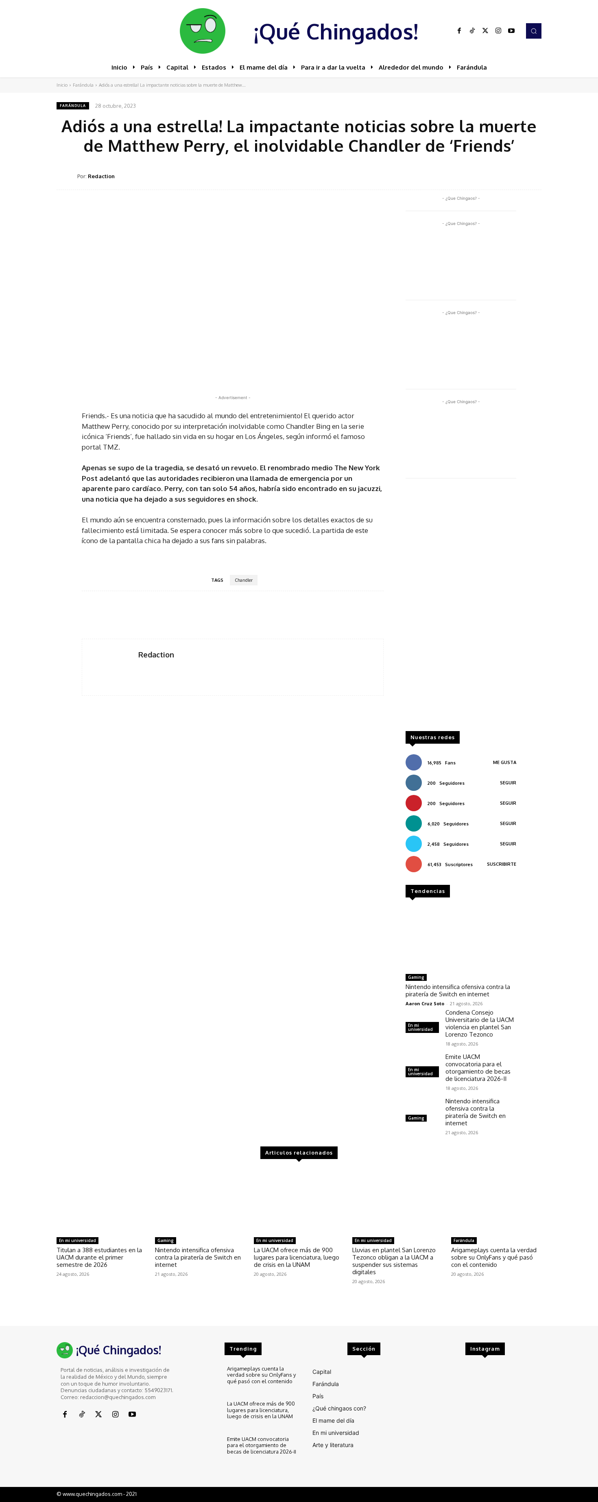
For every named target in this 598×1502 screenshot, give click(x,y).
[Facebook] (459, 30)
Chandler (244, 580)
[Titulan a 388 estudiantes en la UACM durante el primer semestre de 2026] (102, 1201)
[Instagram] (498, 30)
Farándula (83, 85)
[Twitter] (485, 30)
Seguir (508, 783)
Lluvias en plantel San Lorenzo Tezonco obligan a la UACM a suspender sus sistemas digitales (394, 1261)
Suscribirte (501, 864)
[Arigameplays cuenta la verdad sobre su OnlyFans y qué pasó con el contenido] (496, 1201)
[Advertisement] (461, 609)
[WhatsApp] (495, 176)
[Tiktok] (472, 30)
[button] (533, 31)
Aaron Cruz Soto (425, 1003)
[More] (532, 176)
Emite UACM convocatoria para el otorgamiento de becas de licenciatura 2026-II (478, 1068)
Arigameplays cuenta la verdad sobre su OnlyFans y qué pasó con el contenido (494, 1257)
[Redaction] (67, 176)
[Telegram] (514, 176)
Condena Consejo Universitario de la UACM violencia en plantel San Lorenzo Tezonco (479, 1023)
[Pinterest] (476, 176)
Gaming (416, 977)
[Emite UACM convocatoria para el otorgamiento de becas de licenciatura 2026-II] (203, 1449)
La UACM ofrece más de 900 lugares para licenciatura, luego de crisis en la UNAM (296, 1257)
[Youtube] (511, 30)
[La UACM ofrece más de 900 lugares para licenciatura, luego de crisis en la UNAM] (299, 1201)
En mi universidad (420, 1027)
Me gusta (504, 762)
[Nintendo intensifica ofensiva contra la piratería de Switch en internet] (461, 939)
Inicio (62, 85)
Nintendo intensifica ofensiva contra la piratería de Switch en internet (458, 990)
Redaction (101, 176)
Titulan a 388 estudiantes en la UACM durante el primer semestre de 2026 (99, 1257)
